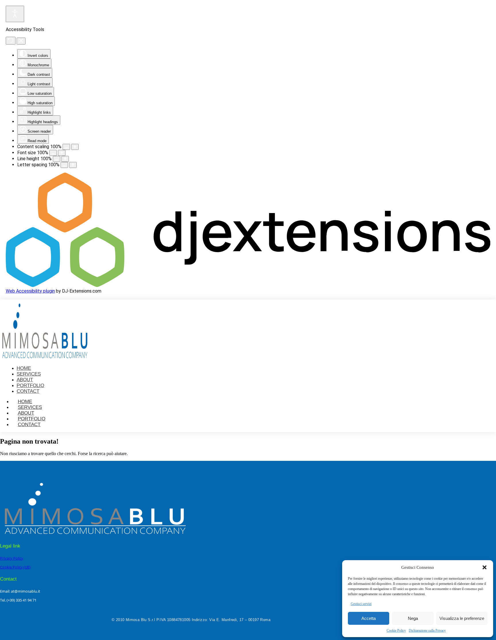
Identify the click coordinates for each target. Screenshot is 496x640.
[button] (484, 567)
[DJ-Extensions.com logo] (248, 285)
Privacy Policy (11, 558)
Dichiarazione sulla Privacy (427, 631)
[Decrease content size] (66, 147)
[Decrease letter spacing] (64, 165)
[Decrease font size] (53, 153)
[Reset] (11, 41)
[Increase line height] (65, 159)
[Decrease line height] (56, 159)
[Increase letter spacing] (73, 165)
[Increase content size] (75, 147)
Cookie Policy (396, 631)
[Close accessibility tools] (21, 41)
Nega (413, 618)
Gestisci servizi (361, 604)
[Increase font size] (61, 153)
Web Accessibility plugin (30, 291)
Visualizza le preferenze (461, 618)
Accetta (368, 618)
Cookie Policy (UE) (15, 567)
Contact (29, 424)
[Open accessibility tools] (15, 14)
